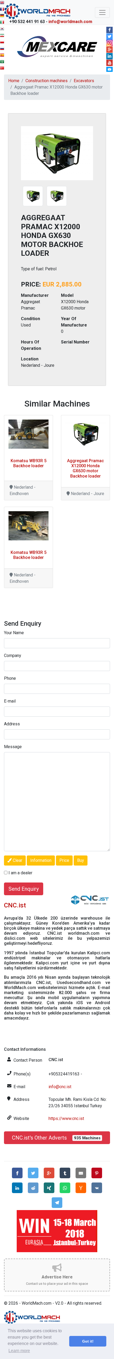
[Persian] (2, 36)
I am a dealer (20, 872)
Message (13, 746)
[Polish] (2, 42)
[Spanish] (2, 56)
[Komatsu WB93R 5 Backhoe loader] (28, 434)
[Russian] (2, 49)
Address (12, 723)
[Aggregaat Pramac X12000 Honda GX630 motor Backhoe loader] (85, 434)
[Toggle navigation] (102, 12)
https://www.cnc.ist (66, 1118)
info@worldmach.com (70, 21)
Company (12, 655)
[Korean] (2, 29)
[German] (2, 16)
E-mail (10, 701)
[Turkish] (2, 69)
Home (13, 80)
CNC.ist (15, 905)
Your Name (14, 632)
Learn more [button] (19, 1350)
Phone (10, 678)
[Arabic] (2, 62)
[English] (2, 3)
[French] (2, 10)
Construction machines (46, 80)
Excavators (84, 80)
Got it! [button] (88, 1341)
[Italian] (2, 23)
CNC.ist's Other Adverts (56, 1138)
